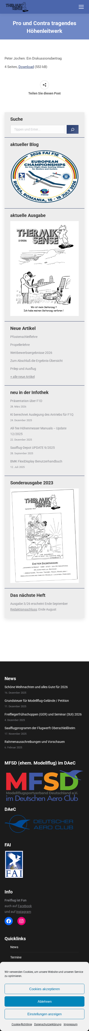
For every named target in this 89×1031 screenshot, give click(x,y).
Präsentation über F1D (26, 401)
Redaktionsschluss (23, 609)
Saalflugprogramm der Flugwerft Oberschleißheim (40, 728)
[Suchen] (73, 129)
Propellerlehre (20, 345)
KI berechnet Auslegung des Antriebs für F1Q (41, 414)
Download (26, 67)
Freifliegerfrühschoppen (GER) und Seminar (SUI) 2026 (43, 714)
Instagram (23, 912)
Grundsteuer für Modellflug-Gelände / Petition (37, 700)
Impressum (71, 1024)
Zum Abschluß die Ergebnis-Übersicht (36, 361)
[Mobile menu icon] (81, 7)
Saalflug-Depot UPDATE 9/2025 (32, 447)
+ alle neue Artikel (22, 376)
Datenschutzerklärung (47, 1024)
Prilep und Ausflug (23, 369)
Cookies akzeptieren (44, 989)
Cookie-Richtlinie (22, 1024)
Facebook (25, 906)
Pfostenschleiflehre (23, 337)
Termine (15, 957)
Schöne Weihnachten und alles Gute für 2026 (36, 687)
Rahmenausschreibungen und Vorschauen (35, 742)
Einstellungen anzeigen (44, 1014)
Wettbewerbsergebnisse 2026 (31, 353)
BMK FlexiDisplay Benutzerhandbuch (36, 461)
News (14, 947)
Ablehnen (45, 1001)
